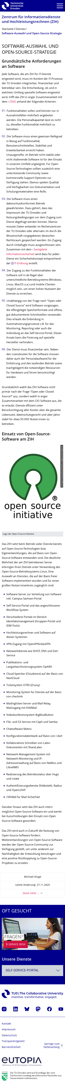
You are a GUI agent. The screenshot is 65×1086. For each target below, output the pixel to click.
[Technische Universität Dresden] (12, 6)
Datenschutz (9, 1035)
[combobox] (32, 970)
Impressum (9, 1030)
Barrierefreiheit (11, 1047)
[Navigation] (60, 6)
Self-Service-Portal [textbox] (22, 970)
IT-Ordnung (21, 263)
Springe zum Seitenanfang (52, 1046)
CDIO (13, 102)
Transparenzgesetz (13, 1041)
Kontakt (6, 1024)
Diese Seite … (31, 893)
